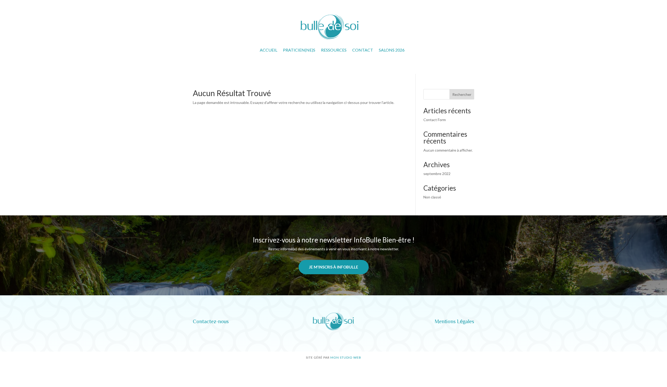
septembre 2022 (436, 173)
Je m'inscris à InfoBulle (333, 267)
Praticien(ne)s (299, 49)
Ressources (334, 49)
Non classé (432, 197)
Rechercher (461, 94)
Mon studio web (345, 357)
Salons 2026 (392, 49)
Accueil (268, 49)
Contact (362, 49)
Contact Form (434, 119)
